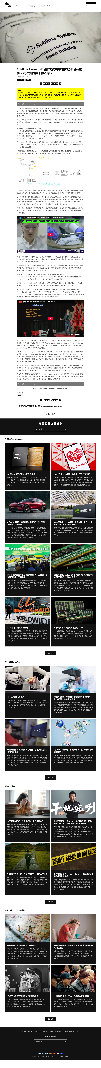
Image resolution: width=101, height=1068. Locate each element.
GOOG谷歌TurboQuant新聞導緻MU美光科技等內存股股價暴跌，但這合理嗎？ (73, 576)
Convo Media (40, 1056)
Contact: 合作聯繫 (41, 1031)
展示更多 (20, 395)
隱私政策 (54, 1056)
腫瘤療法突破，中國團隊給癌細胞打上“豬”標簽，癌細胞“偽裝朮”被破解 (72, 698)
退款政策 (48, 1056)
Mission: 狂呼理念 (27, 1031)
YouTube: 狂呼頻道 (55, 1031)
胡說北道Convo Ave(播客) (15, 910)
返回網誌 (51, 414)
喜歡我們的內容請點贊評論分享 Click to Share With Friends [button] (40, 406)
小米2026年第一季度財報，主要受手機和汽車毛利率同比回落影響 (26, 523)
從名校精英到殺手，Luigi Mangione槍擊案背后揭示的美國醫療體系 (73, 875)
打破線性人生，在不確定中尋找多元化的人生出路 (27, 874)
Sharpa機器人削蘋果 (15, 697)
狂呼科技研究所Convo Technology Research (29, 104)
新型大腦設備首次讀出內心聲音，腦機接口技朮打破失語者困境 (27, 751)
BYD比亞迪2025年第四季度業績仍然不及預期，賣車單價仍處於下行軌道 (27, 576)
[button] (20, 6)
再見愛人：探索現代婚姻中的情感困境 (22, 996)
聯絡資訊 (67, 1056)
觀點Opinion (10, 786)
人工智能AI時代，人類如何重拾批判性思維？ (25, 821)
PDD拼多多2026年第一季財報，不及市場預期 (72, 474)
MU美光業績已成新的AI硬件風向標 (21, 474)
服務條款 (60, 1056)
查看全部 (51, 653)
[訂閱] (65, 429)
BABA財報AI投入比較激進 (17, 628)
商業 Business (21, 79)
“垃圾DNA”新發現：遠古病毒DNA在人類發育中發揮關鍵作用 (73, 751)
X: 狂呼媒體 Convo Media (71, 1031)
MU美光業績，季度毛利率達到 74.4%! (69, 628)
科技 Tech (28, 79)
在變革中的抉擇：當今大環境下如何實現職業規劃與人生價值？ (74, 946)
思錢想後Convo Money (14, 439)
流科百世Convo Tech (13, 662)
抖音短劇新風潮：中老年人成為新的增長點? (71, 996)
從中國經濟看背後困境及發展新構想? (22, 945)
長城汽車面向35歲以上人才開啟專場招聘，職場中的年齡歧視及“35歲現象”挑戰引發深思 (73, 822)
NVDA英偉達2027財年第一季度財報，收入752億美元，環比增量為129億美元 (73, 523)
